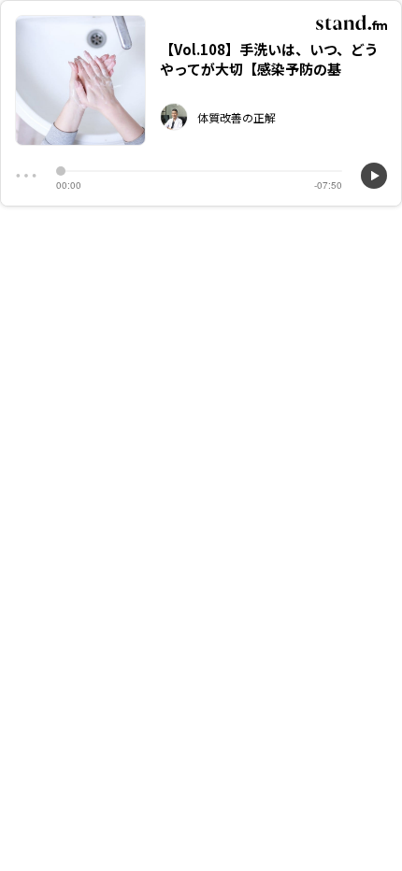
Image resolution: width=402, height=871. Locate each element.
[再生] (374, 176)
